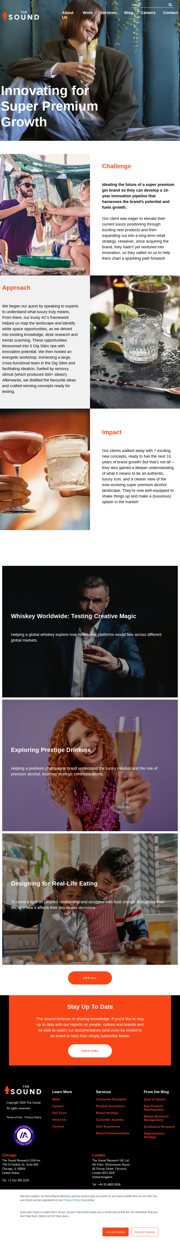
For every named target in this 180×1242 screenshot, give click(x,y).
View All (90, 978)
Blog (128, 13)
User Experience (108, 1126)
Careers (148, 13)
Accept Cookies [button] (115, 1232)
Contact (170, 13)
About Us (68, 15)
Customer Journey (110, 1119)
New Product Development (154, 1107)
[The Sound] (20, 18)
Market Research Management (156, 1118)
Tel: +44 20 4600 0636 (106, 1184)
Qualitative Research (159, 1126)
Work (88, 13)
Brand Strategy (107, 1113)
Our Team (59, 1113)
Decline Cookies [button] (145, 1232)
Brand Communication (113, 1133)
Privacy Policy (71, 1200)
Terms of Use (14, 1117)
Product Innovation (110, 1106)
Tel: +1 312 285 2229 (15, 1180)
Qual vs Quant (154, 1099)
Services (108, 13)
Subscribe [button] (90, 1051)
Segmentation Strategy (154, 1135)
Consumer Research (111, 1099)
